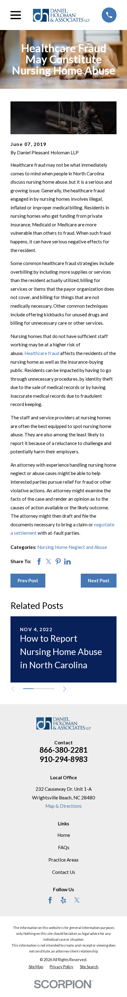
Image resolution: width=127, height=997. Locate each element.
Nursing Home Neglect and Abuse (72, 547)
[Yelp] (63, 900)
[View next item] (64, 688)
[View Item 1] (28, 688)
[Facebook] (50, 900)
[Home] (61, 15)
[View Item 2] (39, 688)
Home (63, 835)
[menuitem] (36, 966)
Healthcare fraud (41, 353)
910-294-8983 (63, 759)
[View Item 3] (49, 688)
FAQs (63, 847)
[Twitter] (77, 900)
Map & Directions (63, 806)
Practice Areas (63, 859)
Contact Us (63, 872)
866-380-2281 (63, 749)
